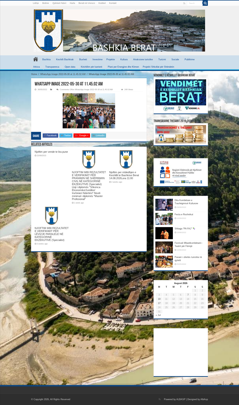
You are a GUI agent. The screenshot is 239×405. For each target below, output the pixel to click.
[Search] (205, 3)
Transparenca (52, 66)
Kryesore (35, 59)
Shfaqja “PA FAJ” (184, 228)
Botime (45, 3)
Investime (98, 59)
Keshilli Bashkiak (65, 59)
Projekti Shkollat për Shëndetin (158, 66)
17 (159, 303)
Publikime (190, 59)
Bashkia (46, 59)
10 (159, 299)
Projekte (110, 59)
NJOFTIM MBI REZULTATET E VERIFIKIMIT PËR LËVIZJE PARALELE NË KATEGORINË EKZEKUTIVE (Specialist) (52, 234)
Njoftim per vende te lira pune (51, 151)
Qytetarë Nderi (59, 3)
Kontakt (112, 3)
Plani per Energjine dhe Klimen (123, 66)
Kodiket (102, 3)
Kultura (124, 59)
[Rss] (184, 3)
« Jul (158, 315)
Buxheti (83, 59)
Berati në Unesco (87, 3)
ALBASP (180, 399)
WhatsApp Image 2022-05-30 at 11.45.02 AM (63, 74)
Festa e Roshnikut (184, 214)
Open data (70, 66)
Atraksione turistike (143, 59)
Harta (72, 3)
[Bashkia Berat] (119, 30)
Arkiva (36, 66)
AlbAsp (204, 399)
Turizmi (162, 59)
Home (34, 74)
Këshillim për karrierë (91, 66)
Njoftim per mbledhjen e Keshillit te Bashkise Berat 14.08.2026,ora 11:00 (124, 175)
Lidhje (36, 3)
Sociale (175, 59)
